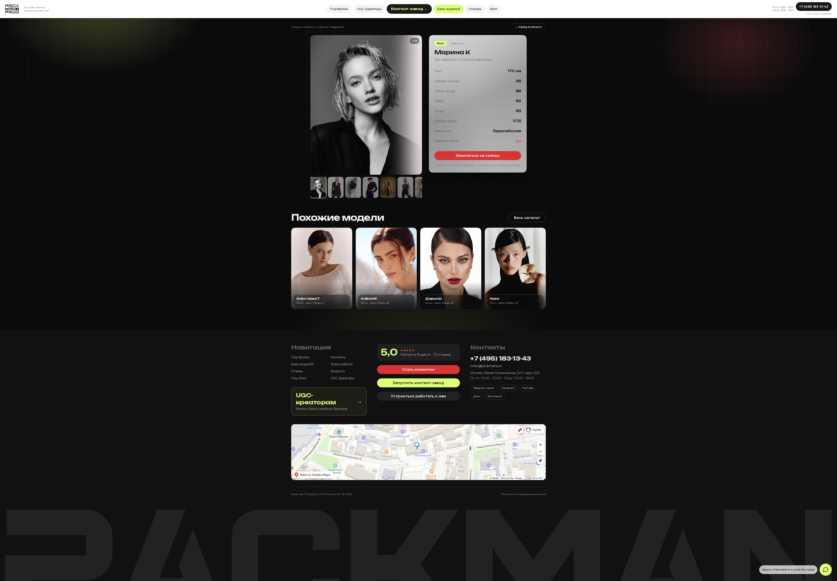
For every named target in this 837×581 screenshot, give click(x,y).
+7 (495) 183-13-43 (813, 7)
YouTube (527, 388)
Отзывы (475, 9)
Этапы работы (342, 364)
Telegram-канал (483, 388)
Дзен (476, 396)
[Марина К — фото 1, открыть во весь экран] (366, 105)
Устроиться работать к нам (418, 396)
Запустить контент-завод (418, 383)
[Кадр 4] (370, 187)
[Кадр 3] (353, 187)
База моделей (448, 9)
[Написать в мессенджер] (826, 570)
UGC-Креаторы (369, 9)
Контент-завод (409, 9)
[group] (366, 105)
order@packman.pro (486, 366)
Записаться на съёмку (478, 155)
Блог (494, 9)
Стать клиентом (418, 369)
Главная (296, 27)
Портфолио (339, 9)
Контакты (338, 357)
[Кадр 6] (405, 187)
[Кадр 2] (336, 187)
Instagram (508, 388)
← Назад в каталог (528, 27)
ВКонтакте (495, 396)
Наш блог (298, 378)
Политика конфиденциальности (523, 494)
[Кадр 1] (318, 187)
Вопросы (338, 371)
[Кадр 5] (388, 187)
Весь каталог (527, 217)
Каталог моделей (316, 27)
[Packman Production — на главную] (12, 9)
